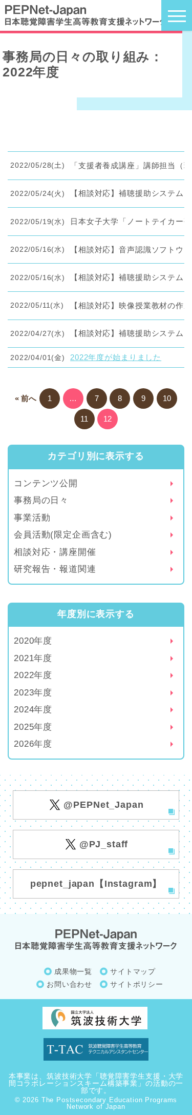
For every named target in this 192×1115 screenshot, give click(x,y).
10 (167, 398)
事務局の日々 (41, 500)
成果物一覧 (73, 971)
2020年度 (33, 641)
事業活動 (32, 518)
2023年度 (33, 693)
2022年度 (33, 675)
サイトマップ (133, 971)
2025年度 (33, 727)
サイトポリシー (136, 984)
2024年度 (33, 709)
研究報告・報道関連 (55, 569)
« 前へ (25, 398)
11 (84, 418)
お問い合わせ (69, 984)
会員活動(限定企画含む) (63, 535)
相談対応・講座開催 (55, 552)
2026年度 (33, 744)
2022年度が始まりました (115, 357)
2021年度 (33, 658)
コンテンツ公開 (46, 483)
